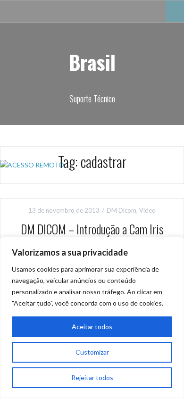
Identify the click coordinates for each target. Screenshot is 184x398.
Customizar (92, 352)
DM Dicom (121, 210)
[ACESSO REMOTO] (32, 164)
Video (147, 210)
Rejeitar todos (92, 377)
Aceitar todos (92, 327)
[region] (92, 317)
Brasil (92, 61)
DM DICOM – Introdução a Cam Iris (92, 229)
